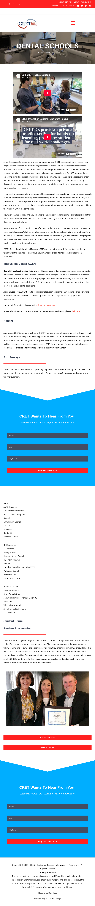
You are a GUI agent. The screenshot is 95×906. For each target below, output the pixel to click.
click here (75, 311)
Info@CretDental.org (45, 305)
